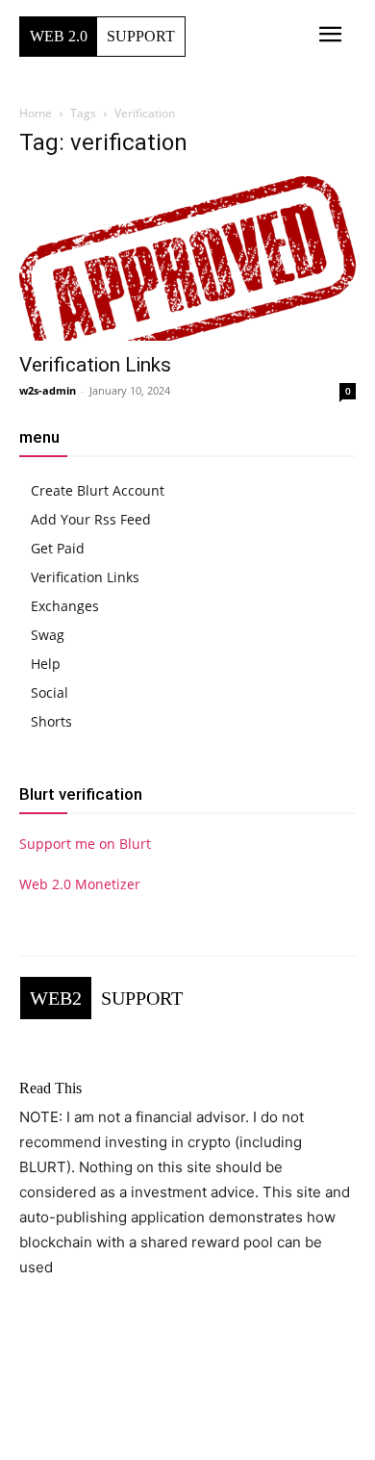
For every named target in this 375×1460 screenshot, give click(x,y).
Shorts (51, 721)
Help (46, 663)
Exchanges (65, 606)
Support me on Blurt (85, 843)
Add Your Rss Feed (91, 519)
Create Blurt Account (97, 490)
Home (35, 113)
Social (49, 692)
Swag (47, 635)
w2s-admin (47, 390)
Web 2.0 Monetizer (79, 884)
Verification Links (95, 364)
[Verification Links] (187, 258)
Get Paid (58, 548)
